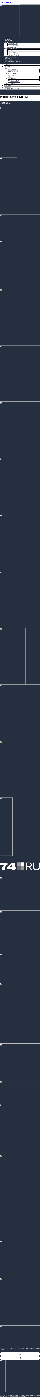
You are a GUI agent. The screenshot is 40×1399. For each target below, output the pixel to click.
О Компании (9, 40)
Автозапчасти (13, 45)
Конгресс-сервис (14, 82)
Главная (7, 64)
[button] (20, 93)
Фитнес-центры (13, 54)
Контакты (7, 85)
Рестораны (12, 52)
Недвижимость (9, 83)
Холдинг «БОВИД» (5, 2)
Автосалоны (12, 73)
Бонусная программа (12, 61)
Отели (10, 50)
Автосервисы (12, 44)
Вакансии (7, 87)
